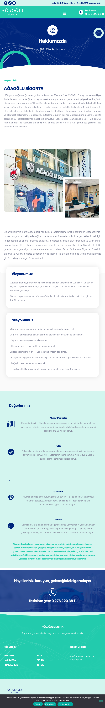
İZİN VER (37, 704)
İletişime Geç (91, 10)
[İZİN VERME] (101, 701)
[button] (64, 13)
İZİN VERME (50, 704)
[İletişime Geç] (81, 12)
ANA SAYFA (45, 49)
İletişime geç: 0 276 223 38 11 (52, 601)
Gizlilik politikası (65, 704)
